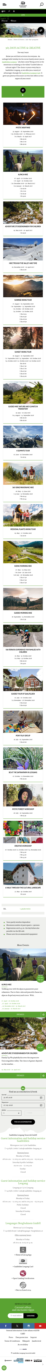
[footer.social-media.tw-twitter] (17, 1326)
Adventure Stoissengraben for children (23, 226)
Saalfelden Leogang (9, 62)
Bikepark (26, 1341)
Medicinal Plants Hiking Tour (23, 529)
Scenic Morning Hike (23, 566)
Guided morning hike (23, 613)
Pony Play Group (23, 735)
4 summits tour (23, 451)
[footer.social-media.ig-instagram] (29, 1326)
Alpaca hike (23, 174)
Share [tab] (14, 21)
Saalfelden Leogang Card (31, 73)
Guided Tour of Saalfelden (23, 694)
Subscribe (31, 1316)
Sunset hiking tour (23, 352)
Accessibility (23, 1344)
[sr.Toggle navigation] (4, 4)
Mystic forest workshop (23, 809)
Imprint (33, 1337)
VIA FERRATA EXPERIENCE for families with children (23, 651)
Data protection (22, 1337)
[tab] (41, 4)
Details (20, 1014)
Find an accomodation (23, 1122)
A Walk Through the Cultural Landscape (23, 888)
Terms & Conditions (12, 1341)
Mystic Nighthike (23, 127)
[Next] (43, 1364)
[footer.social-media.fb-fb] (6, 1326)
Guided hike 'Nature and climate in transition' (23, 407)
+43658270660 (25, 909)
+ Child (29, 1113)
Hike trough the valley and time (23, 263)
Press (11, 1337)
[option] (23, 1361)
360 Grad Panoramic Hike (23, 487)
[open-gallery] (40, 30)
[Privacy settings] (4, 1367)
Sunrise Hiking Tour (23, 300)
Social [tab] (5, 21)
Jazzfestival (36, 1341)
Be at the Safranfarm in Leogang (23, 772)
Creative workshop (23, 846)
